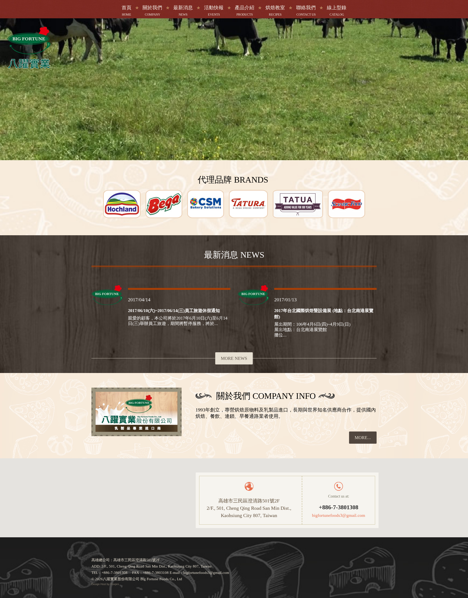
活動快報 (214, 10)
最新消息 (183, 10)
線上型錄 (336, 10)
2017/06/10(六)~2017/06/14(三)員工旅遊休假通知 (174, 310)
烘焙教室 (275, 10)
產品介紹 (244, 10)
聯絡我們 (306, 10)
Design (95, 584)
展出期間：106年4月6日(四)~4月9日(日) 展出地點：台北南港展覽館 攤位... (312, 329)
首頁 (126, 10)
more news (234, 358)
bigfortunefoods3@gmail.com (338, 515)
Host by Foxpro (109, 584)
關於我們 (152, 10)
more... (363, 437)
